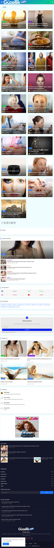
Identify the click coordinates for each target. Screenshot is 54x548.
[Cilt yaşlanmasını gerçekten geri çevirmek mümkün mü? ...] (3, 267)
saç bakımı (40, 304)
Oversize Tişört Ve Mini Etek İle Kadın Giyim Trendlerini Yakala (16, 506)
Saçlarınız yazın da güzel (7, 381)
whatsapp (41, 291)
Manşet (9, 304)
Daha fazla (9, 541)
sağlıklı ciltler (4, 306)
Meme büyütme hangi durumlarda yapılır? (11, 519)
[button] (52, 2)
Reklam (30, 543)
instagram (15, 294)
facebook (15, 291)
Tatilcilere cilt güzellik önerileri (34, 381)
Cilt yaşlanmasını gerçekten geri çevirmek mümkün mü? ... (15, 510)
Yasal (35, 543)
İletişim (25, 543)
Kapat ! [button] (6, 544)
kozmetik (27, 304)
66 (11, 222)
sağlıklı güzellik (12, 306)
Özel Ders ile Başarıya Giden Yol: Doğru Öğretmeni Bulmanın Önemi (23, 446)
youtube (41, 294)
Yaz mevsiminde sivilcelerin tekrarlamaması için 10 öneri (39, 359)
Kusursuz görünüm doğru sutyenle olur (10, 358)
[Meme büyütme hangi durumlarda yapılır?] (3, 279)
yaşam (17, 306)
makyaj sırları (33, 304)
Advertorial (3, 304)
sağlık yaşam (47, 304)
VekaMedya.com (36, 545)
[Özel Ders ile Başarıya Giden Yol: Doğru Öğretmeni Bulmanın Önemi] (3, 273)
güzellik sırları (21, 304)
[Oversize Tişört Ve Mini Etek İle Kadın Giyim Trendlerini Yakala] (3, 261)
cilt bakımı (15, 304)
